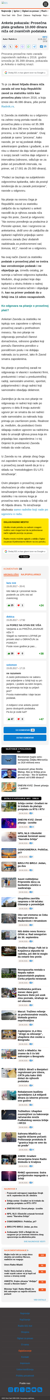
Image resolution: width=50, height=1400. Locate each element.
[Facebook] (4, 46)
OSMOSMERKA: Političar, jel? (21, 1221)
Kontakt (25, 1357)
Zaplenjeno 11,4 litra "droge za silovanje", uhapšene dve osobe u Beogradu (31, 1035)
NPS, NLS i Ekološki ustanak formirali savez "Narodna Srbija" (31, 836)
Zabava (26, 15)
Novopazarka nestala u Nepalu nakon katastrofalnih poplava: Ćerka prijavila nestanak (32, 974)
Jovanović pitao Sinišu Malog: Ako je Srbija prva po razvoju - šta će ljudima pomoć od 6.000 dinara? (32, 773)
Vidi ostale (40, 1300)
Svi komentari (25, 730)
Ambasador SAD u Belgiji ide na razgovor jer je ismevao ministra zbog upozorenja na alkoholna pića (25, 1234)
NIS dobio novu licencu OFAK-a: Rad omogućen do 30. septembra (32, 934)
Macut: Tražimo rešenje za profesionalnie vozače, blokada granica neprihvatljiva (33, 1016)
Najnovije (6, 11)
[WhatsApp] (28, 46)
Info (13, 15)
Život (19, 15)
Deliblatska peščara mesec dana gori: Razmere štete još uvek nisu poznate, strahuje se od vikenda (33, 995)
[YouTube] (34, 1389)
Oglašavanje (25, 1351)
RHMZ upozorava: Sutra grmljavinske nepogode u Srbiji (33, 1175)
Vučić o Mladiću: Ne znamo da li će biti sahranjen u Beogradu (31, 1053)
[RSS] (39, 1389)
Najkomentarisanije (15, 1250)
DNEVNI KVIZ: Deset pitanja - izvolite (30, 821)
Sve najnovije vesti (34, 1241)
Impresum (25, 1363)
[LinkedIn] (28, 1389)
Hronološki (11, 574)
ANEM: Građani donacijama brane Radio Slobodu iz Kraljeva (32, 1159)
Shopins (25, 1332)
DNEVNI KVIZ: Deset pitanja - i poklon (33, 787)
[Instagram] (11, 1389)
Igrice (17, 11)
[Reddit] (16, 46)
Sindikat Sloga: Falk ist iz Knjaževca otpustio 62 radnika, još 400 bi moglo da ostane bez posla (33, 952)
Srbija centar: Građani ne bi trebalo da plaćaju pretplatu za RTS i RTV (33, 806)
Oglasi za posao (30, 11)
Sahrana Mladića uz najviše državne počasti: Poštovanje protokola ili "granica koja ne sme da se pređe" (32, 1139)
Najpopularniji (31, 574)
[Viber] (22, 46)
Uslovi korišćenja (25, 1369)
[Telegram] (35, 46)
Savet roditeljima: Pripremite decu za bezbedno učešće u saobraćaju (29, 883)
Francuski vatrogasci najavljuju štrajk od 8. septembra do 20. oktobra (25, 1194)
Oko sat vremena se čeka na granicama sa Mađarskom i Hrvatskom (33, 918)
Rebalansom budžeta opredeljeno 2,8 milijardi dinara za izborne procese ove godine (33, 1096)
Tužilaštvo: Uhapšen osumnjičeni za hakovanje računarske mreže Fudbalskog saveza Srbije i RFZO (33, 1117)
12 (33, 827)
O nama (25, 1344)
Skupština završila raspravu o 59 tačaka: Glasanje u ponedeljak (31, 901)
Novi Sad (6, 15)
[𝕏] (10, 46)
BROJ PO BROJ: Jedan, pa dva (22, 1227)
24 (33, 1150)
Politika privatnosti (25, 1376)
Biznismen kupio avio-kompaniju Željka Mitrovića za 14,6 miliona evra (33, 760)
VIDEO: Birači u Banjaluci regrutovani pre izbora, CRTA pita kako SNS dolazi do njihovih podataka (33, 1075)
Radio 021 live (25, 1326)
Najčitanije (36, 15)
